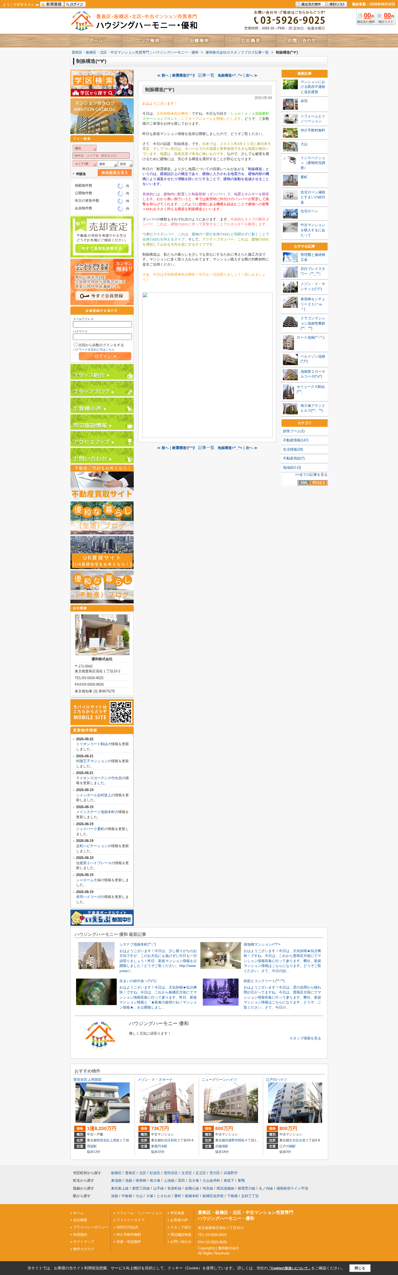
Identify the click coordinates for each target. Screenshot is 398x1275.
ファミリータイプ (130, 1220)
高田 (181, 1180)
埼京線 (208, 1188)
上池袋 (169, 1180)
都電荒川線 (246, 1188)
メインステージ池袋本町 (95, 812)
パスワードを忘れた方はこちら (94, 349)
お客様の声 (179, 1220)
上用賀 (114, 1140)
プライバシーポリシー (90, 1227)
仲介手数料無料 (128, 1235)
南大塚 (155, 1180)
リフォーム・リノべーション (139, 1213)
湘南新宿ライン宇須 (292, 1188)
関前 (241, 1140)
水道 (302, 1140)
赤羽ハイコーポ (88, 897)
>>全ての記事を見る (311, 475)
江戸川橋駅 (287, 1146)
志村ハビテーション (92, 846)
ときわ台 (164, 1196)
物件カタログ (83, 1249)
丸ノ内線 (266, 1188)
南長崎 (141, 1180)
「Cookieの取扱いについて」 (289, 1268)
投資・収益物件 (128, 1242)
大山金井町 (211, 1180)
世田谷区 (103, 1140)
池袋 (128, 1180)
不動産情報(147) (295, 440)
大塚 (149, 1196)
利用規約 (80, 1235)
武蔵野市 (231, 1140)
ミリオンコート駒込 (92, 744)
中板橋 (127, 1196)
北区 (142, 1173)
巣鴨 (241, 1180)
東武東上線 (120, 1188)
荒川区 (215, 1173)
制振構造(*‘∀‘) (159, 89)
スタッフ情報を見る (305, 1038)
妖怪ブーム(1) (294, 431)
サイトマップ (83, 1242)
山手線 (158, 1188)
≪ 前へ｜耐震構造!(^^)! (176, 75)
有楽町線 (174, 1188)
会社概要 (80, 1220)
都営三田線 (141, 1188)
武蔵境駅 (221, 1146)
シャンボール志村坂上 (93, 795)
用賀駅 (92, 1146)
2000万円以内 (127, 1227)
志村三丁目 (250, 1196)
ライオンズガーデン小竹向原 (99, 778)
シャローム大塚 (88, 880)
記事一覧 (206, 75)
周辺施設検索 (180, 1235)
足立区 (200, 1173)
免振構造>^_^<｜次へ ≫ (237, 75)
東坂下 (229, 1180)
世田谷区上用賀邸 (87, 1080)
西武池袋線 (225, 1188)
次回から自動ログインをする (101, 345)
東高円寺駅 (159, 1146)
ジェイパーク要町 (90, 829)
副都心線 (192, 1188)
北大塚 (193, 1180)
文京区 (294, 1140)
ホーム (78, 1213)
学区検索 (177, 1213)
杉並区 (166, 1140)
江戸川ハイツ (276, 1080)
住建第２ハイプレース (93, 863)
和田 (174, 1140)
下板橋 (232, 1196)
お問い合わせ (180, 1242)
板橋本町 (192, 1196)
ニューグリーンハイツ (219, 1080)
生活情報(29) (293, 449)
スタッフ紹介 (180, 1227)
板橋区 (116, 1173)
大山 (139, 1196)
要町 (177, 1196)
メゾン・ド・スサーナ (155, 1080)
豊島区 (130, 1173)
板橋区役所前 (213, 1196)
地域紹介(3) (292, 467)
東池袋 (116, 1180)
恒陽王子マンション (92, 761)
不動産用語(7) (294, 458)
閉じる (360, 1268)
